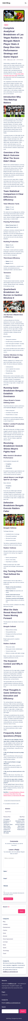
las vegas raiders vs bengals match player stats (12, 800)
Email (5, 878)
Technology (6, 950)
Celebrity (5, 924)
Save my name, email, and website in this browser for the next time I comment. (14, 894)
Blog (4, 921)
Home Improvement (8, 939)
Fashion (5, 930)
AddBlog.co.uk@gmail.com (10, 971)
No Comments (20, 59)
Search (5, 907)
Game (4, 933)
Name (5, 871)
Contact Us (4, 994)
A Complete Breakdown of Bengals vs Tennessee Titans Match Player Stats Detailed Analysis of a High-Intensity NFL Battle (14, 794)
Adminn (7, 808)
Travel (4, 953)
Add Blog (6, 3)
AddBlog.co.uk (12, 983)
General (5, 936)
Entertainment (6, 927)
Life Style (5, 942)
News (4, 944)
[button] (8, 811)
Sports (6, 24)
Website (6, 885)
